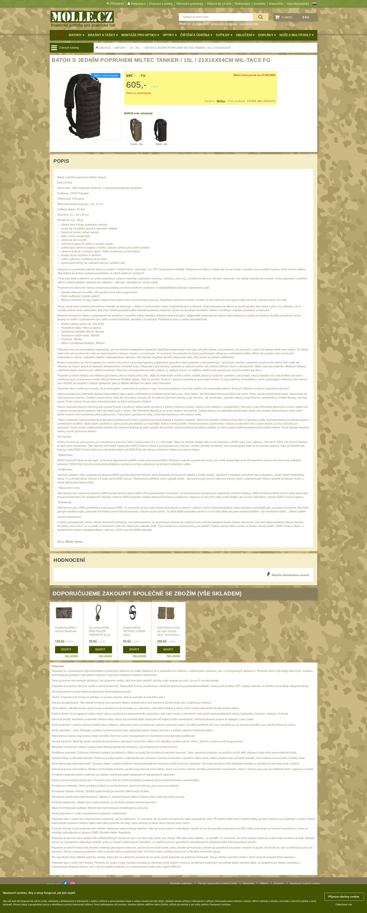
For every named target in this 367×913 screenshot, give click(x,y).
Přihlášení (117, 3)
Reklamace (242, 3)
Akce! (60, 35)
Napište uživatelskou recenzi (290, 575)
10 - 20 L (135, 47)
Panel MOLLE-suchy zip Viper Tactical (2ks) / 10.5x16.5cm (168, 631)
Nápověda (276, 3)
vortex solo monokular (224, 23)
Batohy (120, 47)
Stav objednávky (298, 3)
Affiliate (264, 883)
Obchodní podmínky (189, 3)
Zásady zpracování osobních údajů (217, 883)
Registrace (138, 3)
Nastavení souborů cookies (305, 883)
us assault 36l (200, 23)
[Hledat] (260, 17)
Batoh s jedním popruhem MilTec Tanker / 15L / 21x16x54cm (188, 47)
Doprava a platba (161, 3)
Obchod (105, 47)
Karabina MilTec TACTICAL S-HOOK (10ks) (134, 631)
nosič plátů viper (249, 23)
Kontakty (260, 3)
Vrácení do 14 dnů (219, 3)
